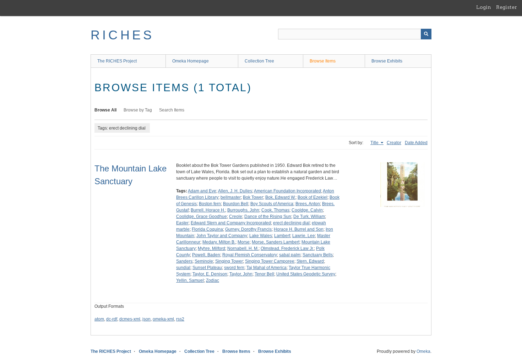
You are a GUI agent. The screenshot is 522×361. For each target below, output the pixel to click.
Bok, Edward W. (280, 197)
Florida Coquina (207, 229)
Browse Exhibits (386, 61)
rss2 (180, 319)
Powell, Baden (206, 254)
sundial (183, 267)
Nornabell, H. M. (243, 248)
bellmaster (231, 197)
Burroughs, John (243, 210)
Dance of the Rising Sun (267, 216)
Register (506, 7)
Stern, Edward (310, 261)
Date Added (416, 142)
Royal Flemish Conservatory (249, 254)
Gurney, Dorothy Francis (248, 229)
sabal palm (289, 254)
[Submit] (426, 34)
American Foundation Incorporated (287, 190)
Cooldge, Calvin (307, 210)
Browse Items (323, 61)
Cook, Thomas (275, 210)
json (146, 319)
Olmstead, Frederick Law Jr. (287, 248)
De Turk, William (309, 216)
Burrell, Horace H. (208, 210)
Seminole (204, 261)
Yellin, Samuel (190, 280)
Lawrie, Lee (303, 235)
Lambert (282, 235)
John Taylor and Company (221, 235)
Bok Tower (253, 197)
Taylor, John (240, 274)
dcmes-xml (129, 319)
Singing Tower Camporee (269, 261)
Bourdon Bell (235, 203)
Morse (244, 242)
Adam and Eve (202, 190)
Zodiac (212, 280)
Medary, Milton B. (218, 242)
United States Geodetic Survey (305, 274)
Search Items (171, 110)
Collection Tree (259, 61)
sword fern (234, 267)
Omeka (423, 351)
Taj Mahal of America (266, 267)
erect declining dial (291, 222)
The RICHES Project (117, 61)
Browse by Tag (138, 110)
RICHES (122, 35)
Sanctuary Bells (318, 254)
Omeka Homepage (190, 61)
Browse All (105, 110)
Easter (182, 222)
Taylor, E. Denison (209, 274)
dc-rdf (111, 319)
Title (375, 142)
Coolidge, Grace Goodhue (201, 216)
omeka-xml (163, 319)
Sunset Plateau (207, 267)
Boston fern (210, 203)
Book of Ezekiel (312, 197)
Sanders (184, 261)
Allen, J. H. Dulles (235, 190)
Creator (394, 142)
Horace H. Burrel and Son (298, 229)
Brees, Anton (307, 203)
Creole (235, 216)
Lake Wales (260, 235)
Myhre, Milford (211, 248)
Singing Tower (229, 261)
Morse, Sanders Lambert (275, 242)
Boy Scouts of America (271, 203)
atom (99, 319)
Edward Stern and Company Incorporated (231, 222)
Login (483, 7)
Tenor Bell (264, 274)
